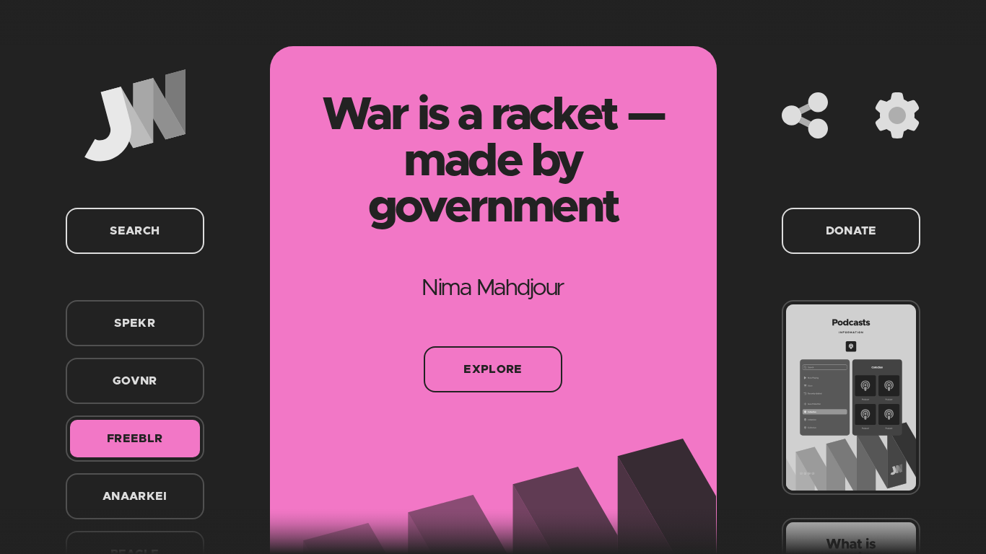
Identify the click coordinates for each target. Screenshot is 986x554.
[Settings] (897, 115)
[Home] (135, 115)
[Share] (805, 115)
